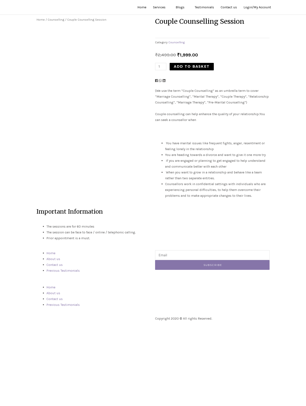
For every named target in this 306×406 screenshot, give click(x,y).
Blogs (180, 7)
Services (159, 7)
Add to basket (192, 66)
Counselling (56, 19)
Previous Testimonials (63, 271)
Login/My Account (257, 7)
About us (53, 259)
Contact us (229, 7)
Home (141, 7)
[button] (156, 81)
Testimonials (204, 7)
